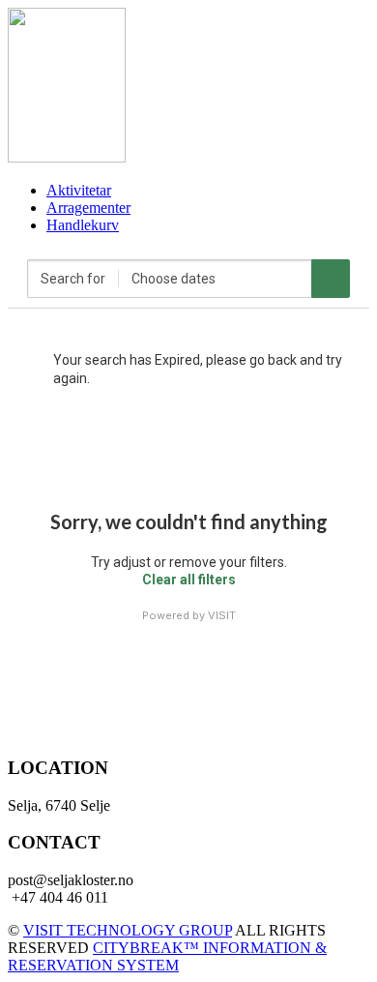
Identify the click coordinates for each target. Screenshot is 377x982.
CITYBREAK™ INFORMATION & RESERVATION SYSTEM (167, 956)
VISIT (222, 615)
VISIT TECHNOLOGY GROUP (127, 930)
